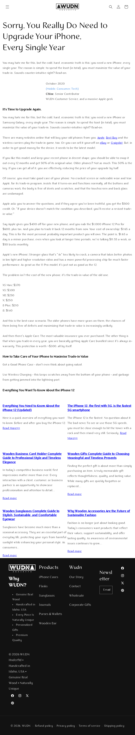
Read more (10, 498)
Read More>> (11, 428)
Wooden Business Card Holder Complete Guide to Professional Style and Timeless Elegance (32, 458)
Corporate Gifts (80, 605)
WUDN (26, 726)
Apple (101, 137)
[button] (7, 7)
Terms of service (89, 726)
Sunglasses (47, 595)
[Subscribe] (108, 590)
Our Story (76, 577)
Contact (75, 586)
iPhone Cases (48, 577)
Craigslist (117, 143)
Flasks (43, 586)
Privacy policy (66, 726)
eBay (103, 143)
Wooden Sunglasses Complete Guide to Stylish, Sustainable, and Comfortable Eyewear (31, 515)
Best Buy (111, 137)
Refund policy (44, 726)
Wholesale (76, 595)
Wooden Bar (48, 623)
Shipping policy (114, 726)
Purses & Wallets (50, 614)
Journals (45, 605)
